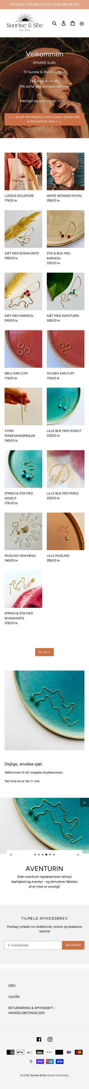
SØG (12, 986)
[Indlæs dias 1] (35, 855)
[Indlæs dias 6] (54, 855)
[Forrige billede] (11, 854)
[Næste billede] (78, 854)
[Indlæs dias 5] (50, 855)
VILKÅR (13, 997)
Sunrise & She (38, 1075)
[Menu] (81, 23)
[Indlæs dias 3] (43, 855)
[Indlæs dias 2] (39, 855)
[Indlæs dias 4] (47, 855)
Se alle (44, 652)
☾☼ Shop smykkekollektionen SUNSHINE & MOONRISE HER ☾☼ (44, 119)
